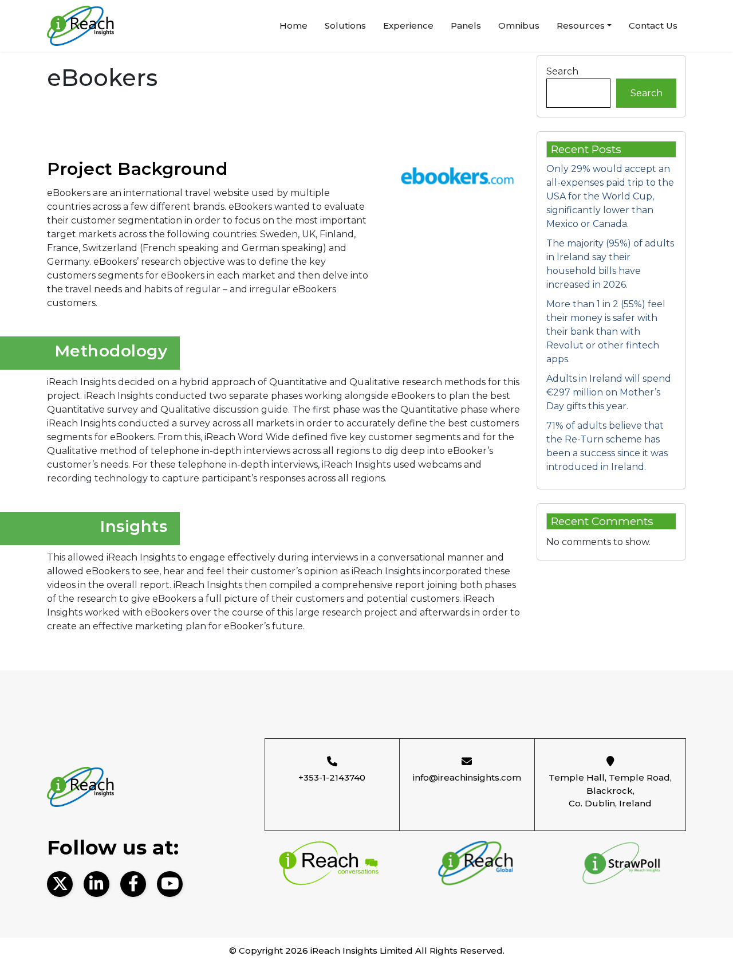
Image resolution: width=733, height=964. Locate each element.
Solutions (345, 25)
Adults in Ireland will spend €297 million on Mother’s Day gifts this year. (608, 392)
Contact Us (653, 25)
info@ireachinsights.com (467, 777)
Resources (581, 25)
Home (293, 25)
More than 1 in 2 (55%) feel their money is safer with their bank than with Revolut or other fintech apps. (605, 332)
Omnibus (518, 25)
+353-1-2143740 (331, 777)
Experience (408, 25)
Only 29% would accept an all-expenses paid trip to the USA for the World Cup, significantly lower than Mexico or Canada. (610, 196)
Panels (466, 25)
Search (562, 71)
